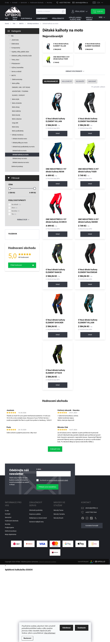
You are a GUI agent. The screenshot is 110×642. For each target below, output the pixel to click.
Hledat (63, 11)
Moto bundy (16, 115)
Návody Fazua (58, 510)
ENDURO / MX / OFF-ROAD (21, 87)
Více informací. (49, 633)
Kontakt (14, 2)
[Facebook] (82, 517)
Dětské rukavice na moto (21, 162)
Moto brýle (15, 99)
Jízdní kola (15, 40)
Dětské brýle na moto (20, 150)
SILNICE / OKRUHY (18, 95)
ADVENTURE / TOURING (20, 91)
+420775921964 (91, 512)
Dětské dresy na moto (20, 158)
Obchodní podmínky (36, 510)
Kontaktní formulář (92, 525)
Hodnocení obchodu (37, 2)
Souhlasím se (54, 480)
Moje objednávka (10, 534)
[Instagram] (87, 517)
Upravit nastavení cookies (47, 562)
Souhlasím (82, 628)
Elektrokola (15, 44)
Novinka (15, 211)
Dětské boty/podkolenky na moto (24, 146)
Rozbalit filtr (22, 219)
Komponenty (15, 48)
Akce (14, 208)
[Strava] (95, 517)
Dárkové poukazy (17, 166)
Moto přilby (16, 83)
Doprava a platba (35, 514)
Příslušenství (15, 63)
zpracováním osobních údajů (58, 480)
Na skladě (16, 204)
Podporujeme (9, 527)
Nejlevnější (67, 81)
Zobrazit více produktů (74, 71)
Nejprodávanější (51, 81)
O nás (7, 2)
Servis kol (24, 2)
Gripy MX (15, 123)
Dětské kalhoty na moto (21, 154)
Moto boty (15, 127)
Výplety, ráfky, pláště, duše (20, 52)
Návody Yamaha (59, 514)
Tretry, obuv (15, 60)
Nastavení (27, 638)
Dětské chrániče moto (20, 139)
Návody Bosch (58, 518)
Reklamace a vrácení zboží (38, 518)
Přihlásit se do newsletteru (47, 487)
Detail (58, 133)
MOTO (13, 75)
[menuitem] (8, 18)
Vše (12, 36)
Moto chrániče (17, 103)
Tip (14, 214)
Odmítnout (66, 628)
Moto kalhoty (16, 111)
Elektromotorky (17, 79)
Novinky (49, 2)
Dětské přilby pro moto (20, 143)
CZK (98, 3)
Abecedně (92, 81)
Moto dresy (16, 107)
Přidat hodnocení (16, 265)
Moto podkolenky (18, 131)
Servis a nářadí (16, 71)
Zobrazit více (55, 449)
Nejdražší (80, 81)
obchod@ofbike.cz (91, 508)
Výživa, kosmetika (17, 67)
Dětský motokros (17, 135)
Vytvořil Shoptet (83, 561)
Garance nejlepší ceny (36, 522)
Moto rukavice (16, 119)
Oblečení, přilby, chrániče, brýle (21, 56)
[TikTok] (91, 517)
